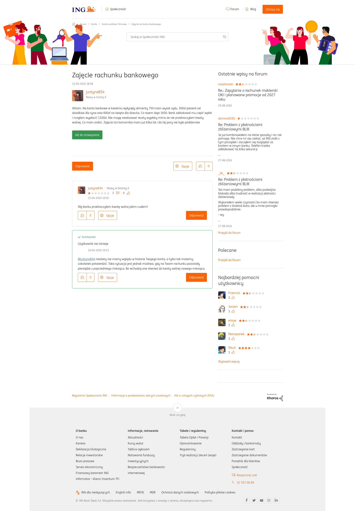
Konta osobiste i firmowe (114, 24)
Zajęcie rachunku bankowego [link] (146, 24)
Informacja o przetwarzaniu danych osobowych (140, 395)
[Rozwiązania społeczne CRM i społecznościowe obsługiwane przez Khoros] (275, 397)
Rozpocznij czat (247, 475)
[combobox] (177, 36)
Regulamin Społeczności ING (89, 395)
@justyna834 (86, 259)
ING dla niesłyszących (95, 492)
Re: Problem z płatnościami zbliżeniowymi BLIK (240, 126)
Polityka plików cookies (220, 492)
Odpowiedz (82, 166)
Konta (94, 24)
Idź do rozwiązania (87, 135)
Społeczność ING (73, 24)
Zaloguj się (273, 9)
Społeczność (118, 9)
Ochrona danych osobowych (180, 492)
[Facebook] (247, 501)
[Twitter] (254, 501)
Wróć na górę (177, 415)
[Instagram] (269, 501)
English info (123, 492)
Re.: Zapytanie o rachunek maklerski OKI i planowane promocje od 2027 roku (248, 95)
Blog (253, 9)
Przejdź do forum (229, 233)
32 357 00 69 (245, 482)
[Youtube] (261, 501)
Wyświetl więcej (229, 361)
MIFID (140, 492)
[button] (200, 166)
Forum (235, 9)
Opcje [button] (185, 166)
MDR (152, 492)
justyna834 (95, 92)
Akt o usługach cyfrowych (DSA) (194, 395)
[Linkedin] (276, 501)
